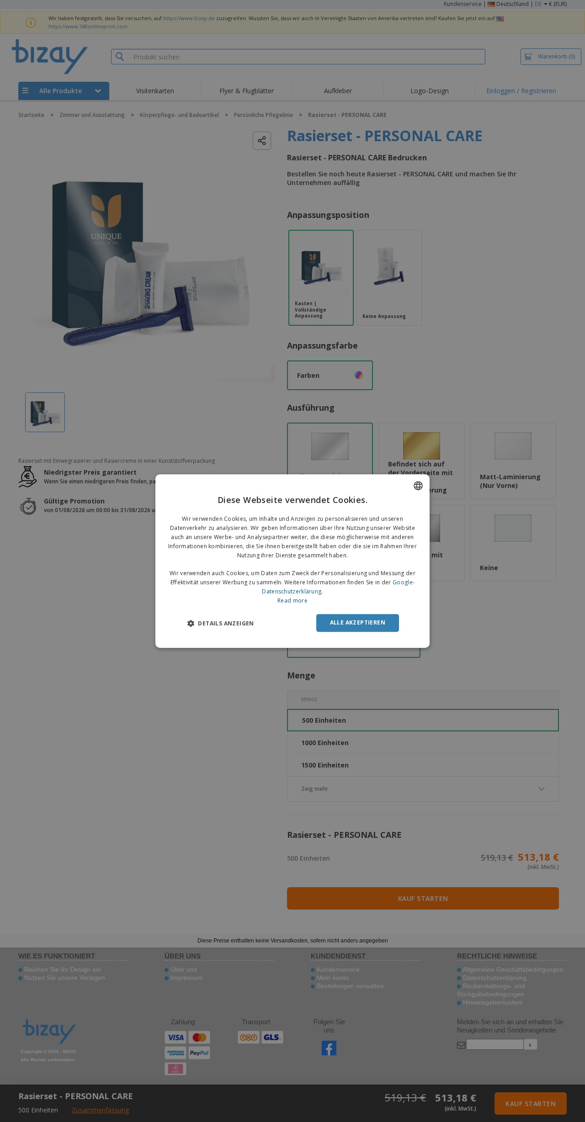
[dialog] (292, 561)
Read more (292, 600)
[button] (221, 623)
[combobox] (418, 485)
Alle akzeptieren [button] (357, 622)
